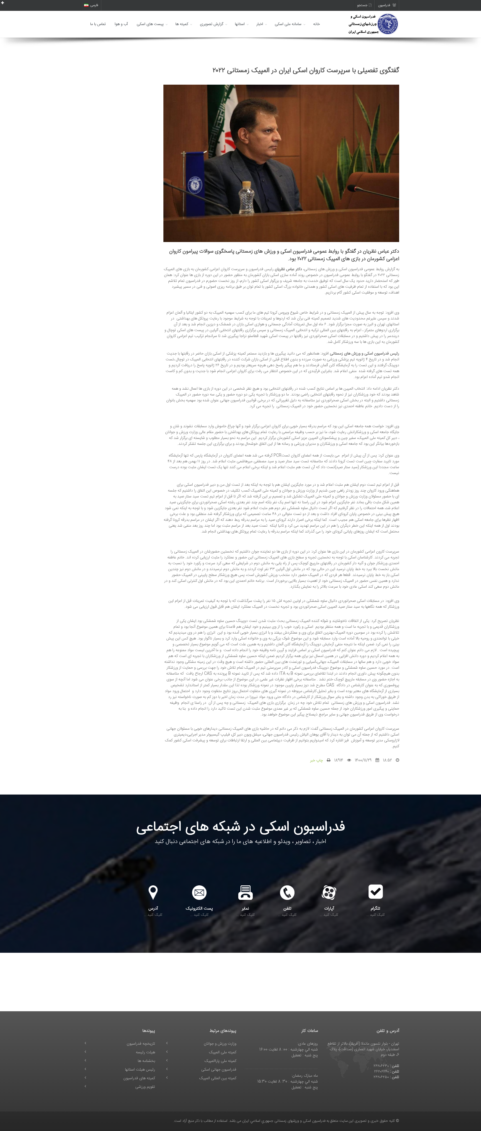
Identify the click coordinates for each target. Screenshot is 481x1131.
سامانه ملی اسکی (288, 24)
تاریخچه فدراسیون (141, 1043)
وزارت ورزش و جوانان (220, 1043)
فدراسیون (384, 5)
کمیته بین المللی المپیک (217, 1078)
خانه (316, 24)
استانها (240, 24)
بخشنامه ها (146, 1061)
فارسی (94, 5)
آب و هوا (121, 24)
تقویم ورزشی (145, 1087)
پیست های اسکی (150, 24)
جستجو (362, 5)
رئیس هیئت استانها (140, 1069)
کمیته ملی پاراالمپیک (220, 1061)
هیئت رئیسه (145, 1052)
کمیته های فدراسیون (139, 1078)
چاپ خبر (316, 760)
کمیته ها (181, 24)
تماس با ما (98, 24)
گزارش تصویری (211, 24)
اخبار (259, 24)
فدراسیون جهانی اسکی (218, 1069)
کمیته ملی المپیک (222, 1052)
